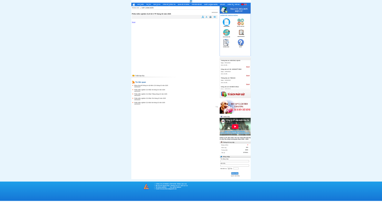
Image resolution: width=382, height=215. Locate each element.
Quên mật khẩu (235, 176)
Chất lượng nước (147, 8)
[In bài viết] (211, 16)
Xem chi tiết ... (224, 63)
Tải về (133, 22)
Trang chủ (135, 8)
